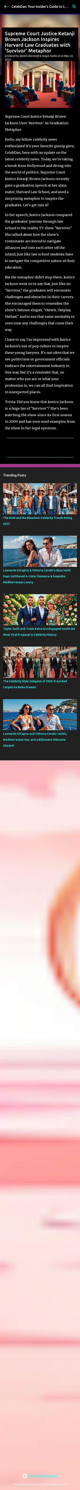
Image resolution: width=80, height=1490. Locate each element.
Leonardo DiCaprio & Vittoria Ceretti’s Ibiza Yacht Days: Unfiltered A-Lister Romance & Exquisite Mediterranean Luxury (37, 576)
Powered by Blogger (42, 1476)
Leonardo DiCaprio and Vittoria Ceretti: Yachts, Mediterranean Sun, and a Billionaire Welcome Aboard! (35, 739)
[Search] (74, 6)
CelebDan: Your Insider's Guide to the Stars (44, 6)
